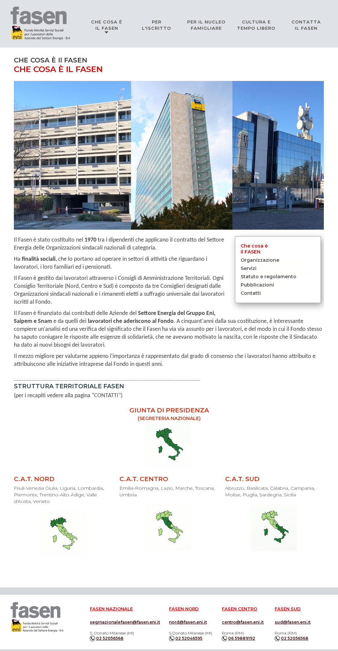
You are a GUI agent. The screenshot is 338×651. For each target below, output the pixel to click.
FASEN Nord (184, 608)
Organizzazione (260, 260)
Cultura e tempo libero (256, 25)
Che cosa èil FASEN (254, 249)
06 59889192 (241, 638)
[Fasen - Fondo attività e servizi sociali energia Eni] (37, 617)
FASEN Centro (239, 608)
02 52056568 (109, 638)
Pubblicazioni (257, 285)
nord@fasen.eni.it (188, 622)
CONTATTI (106, 396)
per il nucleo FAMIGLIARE (206, 25)
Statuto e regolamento (268, 277)
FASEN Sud (288, 608)
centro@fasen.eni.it (243, 622)
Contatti (251, 293)
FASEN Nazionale (111, 608)
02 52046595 (188, 638)
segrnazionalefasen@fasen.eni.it (125, 622)
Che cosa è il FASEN (106, 25)
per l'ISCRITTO (156, 25)
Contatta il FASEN (306, 25)
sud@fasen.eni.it (293, 622)
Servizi (248, 268)
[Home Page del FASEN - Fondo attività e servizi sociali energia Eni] (40, 23)
